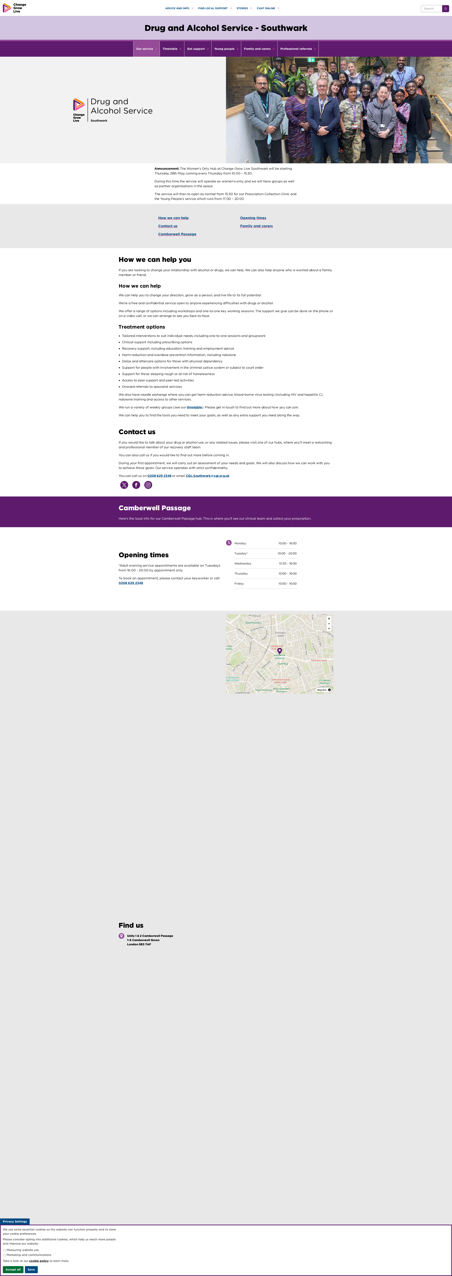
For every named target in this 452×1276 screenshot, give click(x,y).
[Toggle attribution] (329, 690)
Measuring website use (22, 1250)
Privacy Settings (15, 1221)
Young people (224, 48)
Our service (145, 48)
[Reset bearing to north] (329, 628)
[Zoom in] (329, 618)
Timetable (170, 48)
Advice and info (177, 8)
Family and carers (258, 48)
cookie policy (39, 1261)
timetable (194, 407)
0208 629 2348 (159, 476)
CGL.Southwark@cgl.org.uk (208, 476)
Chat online (266, 8)
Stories (243, 8)
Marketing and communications (28, 1255)
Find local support (213, 8)
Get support (196, 48)
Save (31, 1269)
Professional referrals (296, 48)
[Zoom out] (329, 623)
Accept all (13, 1269)
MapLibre (322, 689)
